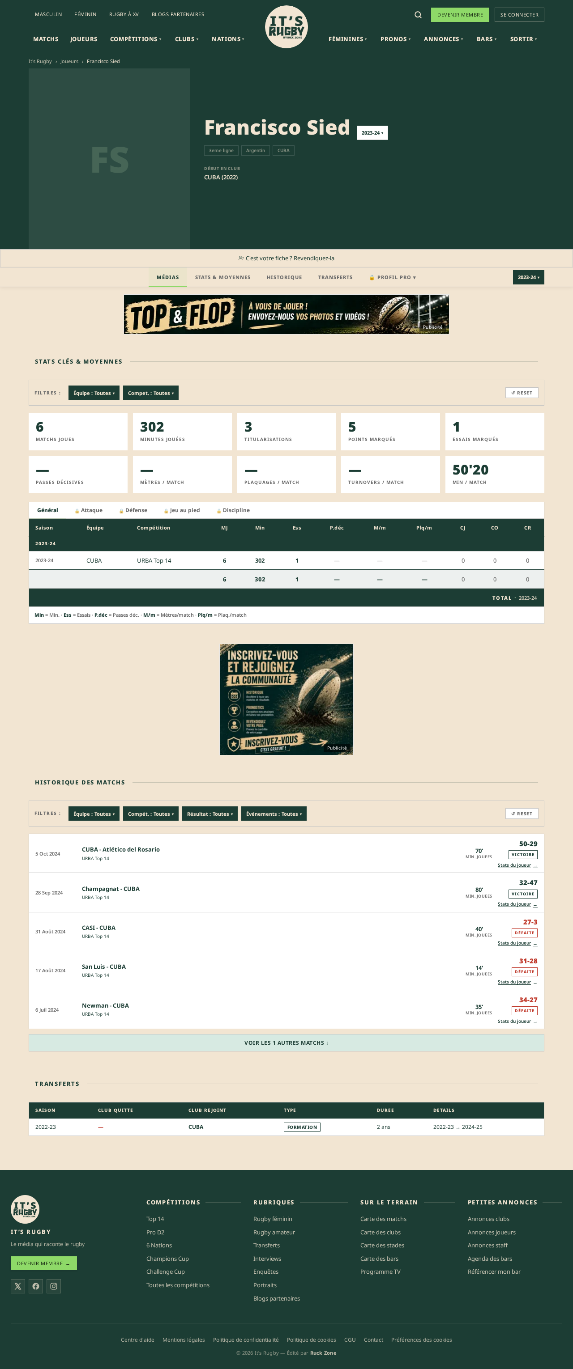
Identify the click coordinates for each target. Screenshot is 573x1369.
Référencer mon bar (494, 1271)
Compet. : (151, 393)
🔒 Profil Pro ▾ (392, 277)
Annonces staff (488, 1245)
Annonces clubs (488, 1219)
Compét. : (151, 813)
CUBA (195, 1127)
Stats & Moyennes (223, 277)
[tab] (47, 510)
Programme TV (380, 1271)
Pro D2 (155, 1232)
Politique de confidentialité (246, 1340)
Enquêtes (265, 1271)
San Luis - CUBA (104, 966)
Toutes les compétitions (178, 1285)
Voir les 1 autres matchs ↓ (286, 1043)
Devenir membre (460, 14)
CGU (350, 1340)
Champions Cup (167, 1259)
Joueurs (84, 39)
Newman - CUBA (105, 1005)
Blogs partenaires (178, 14)
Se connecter (519, 14)
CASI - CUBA (98, 928)
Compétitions (136, 39)
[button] (286, 853)
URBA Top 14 (95, 858)
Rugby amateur (274, 1232)
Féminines (348, 39)
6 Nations (159, 1245)
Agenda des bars (490, 1259)
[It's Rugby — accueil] (286, 27)
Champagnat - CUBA (111, 889)
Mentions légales (183, 1340)
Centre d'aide (137, 1340)
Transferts (335, 277)
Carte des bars (379, 1259)
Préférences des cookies (421, 1340)
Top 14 (155, 1219)
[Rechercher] (418, 14)
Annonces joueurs (492, 1232)
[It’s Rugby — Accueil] (25, 1209)
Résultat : (210, 813)
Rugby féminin (272, 1219)
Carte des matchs (383, 1219)
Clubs (187, 39)
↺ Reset (522, 393)
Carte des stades (382, 1245)
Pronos (396, 39)
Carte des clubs (380, 1232)
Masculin (48, 14)
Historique (284, 277)
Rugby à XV (124, 14)
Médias (168, 277)
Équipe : (94, 393)
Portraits (265, 1285)
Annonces (443, 39)
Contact (373, 1340)
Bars (487, 39)
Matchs (46, 39)
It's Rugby (40, 61)
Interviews (267, 1259)
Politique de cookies (311, 1340)
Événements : (274, 813)
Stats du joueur (518, 864)
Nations (228, 39)
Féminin (85, 14)
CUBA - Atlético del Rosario (121, 849)
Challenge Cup (165, 1271)
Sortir (523, 39)
